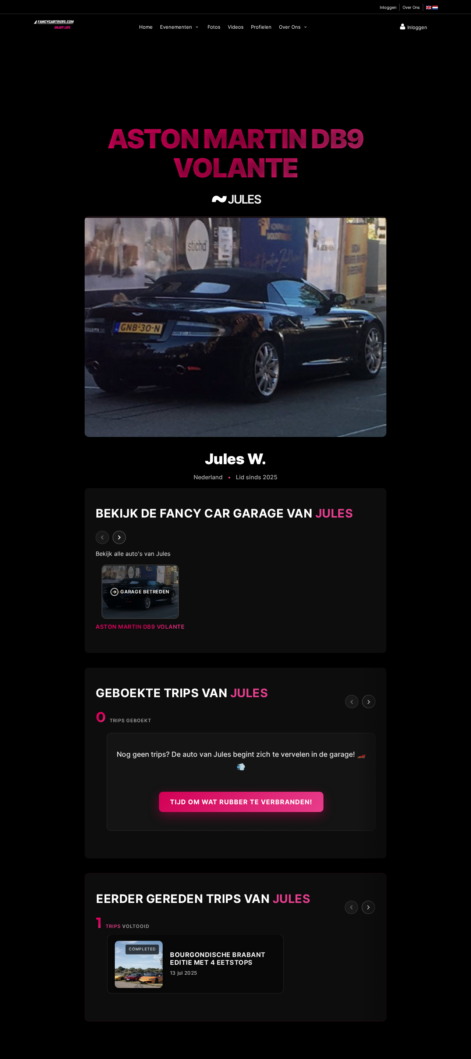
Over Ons (411, 7)
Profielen (261, 27)
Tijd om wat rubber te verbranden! (241, 802)
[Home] (53, 23)
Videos (236, 27)
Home (146, 27)
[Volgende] (119, 537)
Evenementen (177, 27)
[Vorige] (102, 537)
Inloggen (388, 7)
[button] (235, 600)
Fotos (214, 27)
